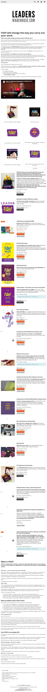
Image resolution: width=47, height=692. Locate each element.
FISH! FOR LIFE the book (22, 243)
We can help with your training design (26, 421)
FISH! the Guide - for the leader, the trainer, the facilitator (31, 287)
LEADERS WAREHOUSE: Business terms (9, 676)
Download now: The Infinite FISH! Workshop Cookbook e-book (31, 399)
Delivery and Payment (6, 675)
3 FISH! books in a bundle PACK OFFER (25, 221)
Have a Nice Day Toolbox (23, 309)
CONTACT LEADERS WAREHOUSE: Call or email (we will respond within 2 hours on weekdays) (18, 672)
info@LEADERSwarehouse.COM (24, 689)
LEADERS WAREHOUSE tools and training (9, 673)
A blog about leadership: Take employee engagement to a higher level (31, 510)
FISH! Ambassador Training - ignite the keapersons (29, 487)
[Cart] (44, 1)
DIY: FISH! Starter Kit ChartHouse (24, 465)
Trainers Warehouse (22, 385)
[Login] (41, 1)
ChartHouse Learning (22, 189)
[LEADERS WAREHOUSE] (23, 16)
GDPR (3, 679)
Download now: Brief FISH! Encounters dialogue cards (29, 331)
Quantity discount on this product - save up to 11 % (28, 364)
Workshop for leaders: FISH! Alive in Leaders (27, 199)
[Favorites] (38, 1)
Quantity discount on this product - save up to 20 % (28, 548)
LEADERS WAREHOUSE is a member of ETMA (10, 678)
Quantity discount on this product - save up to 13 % (28, 296)
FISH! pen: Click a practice (23, 353)
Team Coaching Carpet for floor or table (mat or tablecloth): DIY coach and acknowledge (31, 532)
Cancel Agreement (5, 681)
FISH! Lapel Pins (20, 443)
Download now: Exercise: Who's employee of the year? (30, 377)
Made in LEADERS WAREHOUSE (24, 205)
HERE (4, 663)
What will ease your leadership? (8, 677)
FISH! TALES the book (22, 265)
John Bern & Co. (21, 317)
